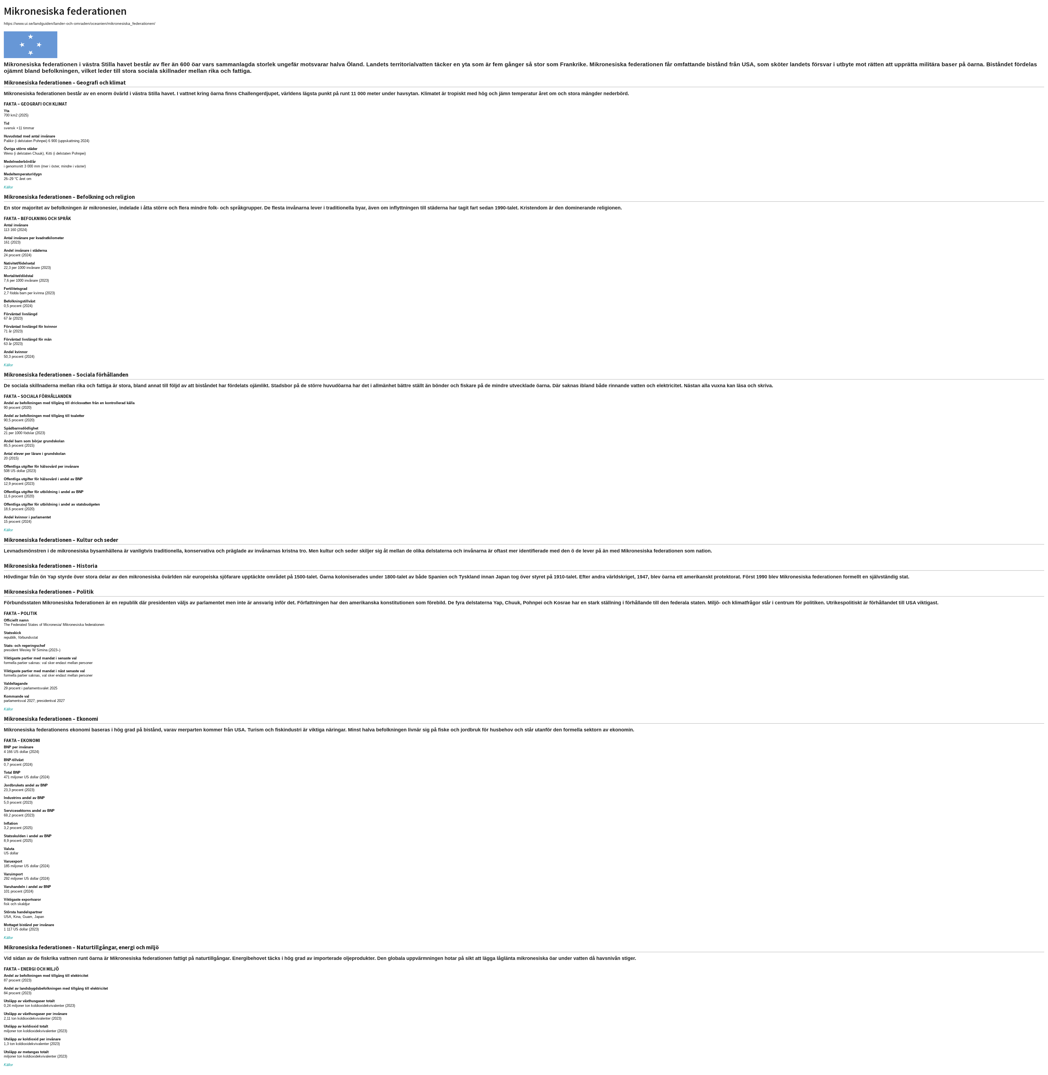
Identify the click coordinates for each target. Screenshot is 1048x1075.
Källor (8, 187)
